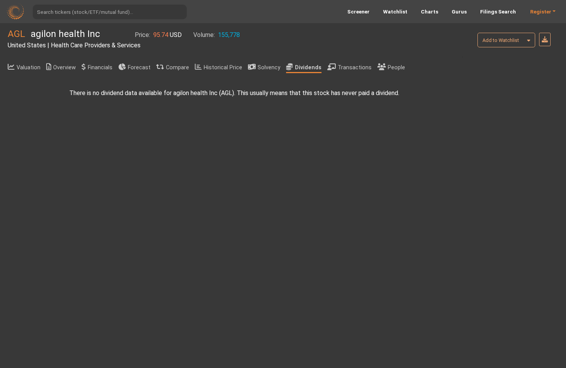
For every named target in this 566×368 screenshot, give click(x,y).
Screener (358, 11)
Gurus (459, 11)
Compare (177, 67)
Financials (100, 67)
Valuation (28, 67)
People (396, 67)
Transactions (355, 67)
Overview (64, 67)
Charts (429, 11)
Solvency (269, 67)
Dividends (308, 67)
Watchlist (395, 11)
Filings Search (498, 11)
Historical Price (223, 67)
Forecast (139, 67)
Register (540, 11)
